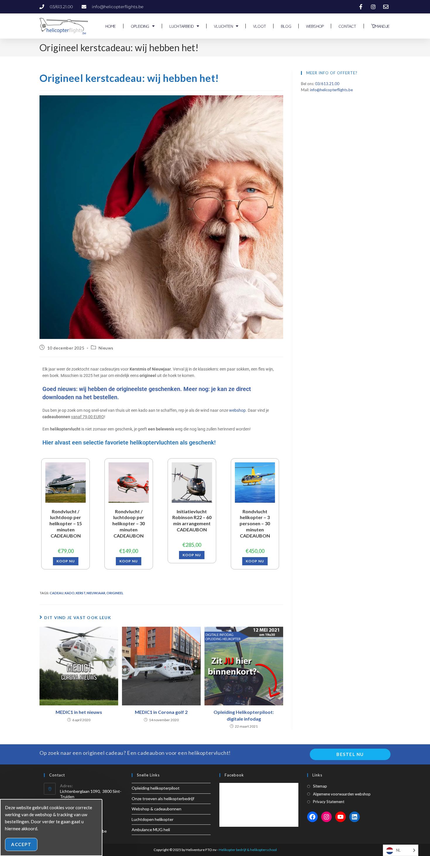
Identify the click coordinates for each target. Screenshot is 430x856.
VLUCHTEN (223, 26)
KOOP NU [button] (65, 561)
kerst (80, 593)
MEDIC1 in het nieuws (79, 712)
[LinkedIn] (354, 817)
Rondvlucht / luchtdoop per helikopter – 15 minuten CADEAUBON (65, 523)
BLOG (286, 26)
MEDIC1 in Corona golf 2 (161, 712)
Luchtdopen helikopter (152, 819)
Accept (21, 844)
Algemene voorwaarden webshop (342, 794)
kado (70, 593)
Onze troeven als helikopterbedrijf (163, 798)
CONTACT (347, 26)
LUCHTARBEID (181, 26)
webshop (237, 410)
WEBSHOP (315, 26)
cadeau (56, 593)
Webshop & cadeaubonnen (156, 808)
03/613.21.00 (327, 83)
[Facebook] (312, 817)
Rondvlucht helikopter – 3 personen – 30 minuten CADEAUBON (255, 523)
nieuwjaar (96, 593)
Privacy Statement (328, 801)
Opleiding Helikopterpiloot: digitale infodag (244, 715)
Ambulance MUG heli (151, 829)
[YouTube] (340, 817)
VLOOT (259, 26)
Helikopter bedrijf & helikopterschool (248, 850)
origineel (114, 593)
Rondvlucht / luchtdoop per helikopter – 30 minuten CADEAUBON (128, 523)
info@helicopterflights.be (331, 89)
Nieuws (106, 347)
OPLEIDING (140, 26)
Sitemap (320, 786)
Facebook (234, 775)
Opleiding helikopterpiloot (156, 788)
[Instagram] (326, 817)
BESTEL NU (350, 754)
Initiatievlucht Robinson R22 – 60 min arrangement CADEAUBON (191, 520)
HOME (110, 26)
